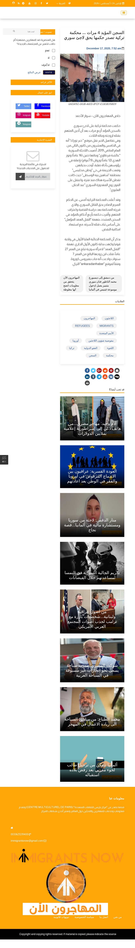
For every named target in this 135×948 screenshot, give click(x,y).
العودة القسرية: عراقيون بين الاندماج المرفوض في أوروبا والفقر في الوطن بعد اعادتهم (92, 476)
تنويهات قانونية (61, 917)
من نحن (117, 917)
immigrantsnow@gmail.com (27, 840)
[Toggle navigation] (123, 13)
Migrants (107, 325)
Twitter (27, 106)
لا (48, 57)
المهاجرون (89, 318)
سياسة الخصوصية (84, 917)
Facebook (45, 106)
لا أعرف (45, 64)
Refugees (82, 325)
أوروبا (76, 340)
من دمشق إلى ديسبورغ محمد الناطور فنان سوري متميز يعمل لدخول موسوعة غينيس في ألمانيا (103, 283)
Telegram (27, 124)
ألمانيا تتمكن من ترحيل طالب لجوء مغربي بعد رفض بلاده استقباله (92, 770)
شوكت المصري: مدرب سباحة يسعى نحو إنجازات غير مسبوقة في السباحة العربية (92, 670)
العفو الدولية (90, 348)
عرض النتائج (34, 72)
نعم (47, 50)
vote (49, 72)
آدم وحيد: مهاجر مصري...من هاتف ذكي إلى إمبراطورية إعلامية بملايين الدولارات (92, 428)
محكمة (110, 355)
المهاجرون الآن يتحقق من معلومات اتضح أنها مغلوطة (71, 283)
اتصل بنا (103, 917)
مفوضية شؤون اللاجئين (101, 340)
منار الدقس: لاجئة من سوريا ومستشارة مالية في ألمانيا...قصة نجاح (92, 525)
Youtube (45, 115)
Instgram (27, 115)
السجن (92, 355)
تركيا (71, 348)
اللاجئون (109, 318)
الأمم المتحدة (106, 333)
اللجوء (110, 348)
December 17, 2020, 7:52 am (103, 48)
